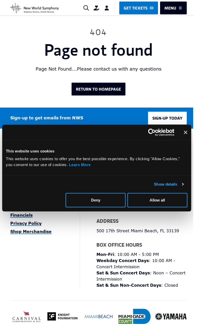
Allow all (157, 200)
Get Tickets (135, 8)
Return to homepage (98, 89)
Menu (170, 8)
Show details (165, 184)
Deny (95, 200)
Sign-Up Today (167, 118)
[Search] (86, 8)
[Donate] (96, 8)
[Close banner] (185, 132)
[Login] (107, 8)
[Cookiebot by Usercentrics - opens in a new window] (151, 132)
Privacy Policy (26, 223)
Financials (21, 215)
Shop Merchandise (31, 231)
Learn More (80, 164)
